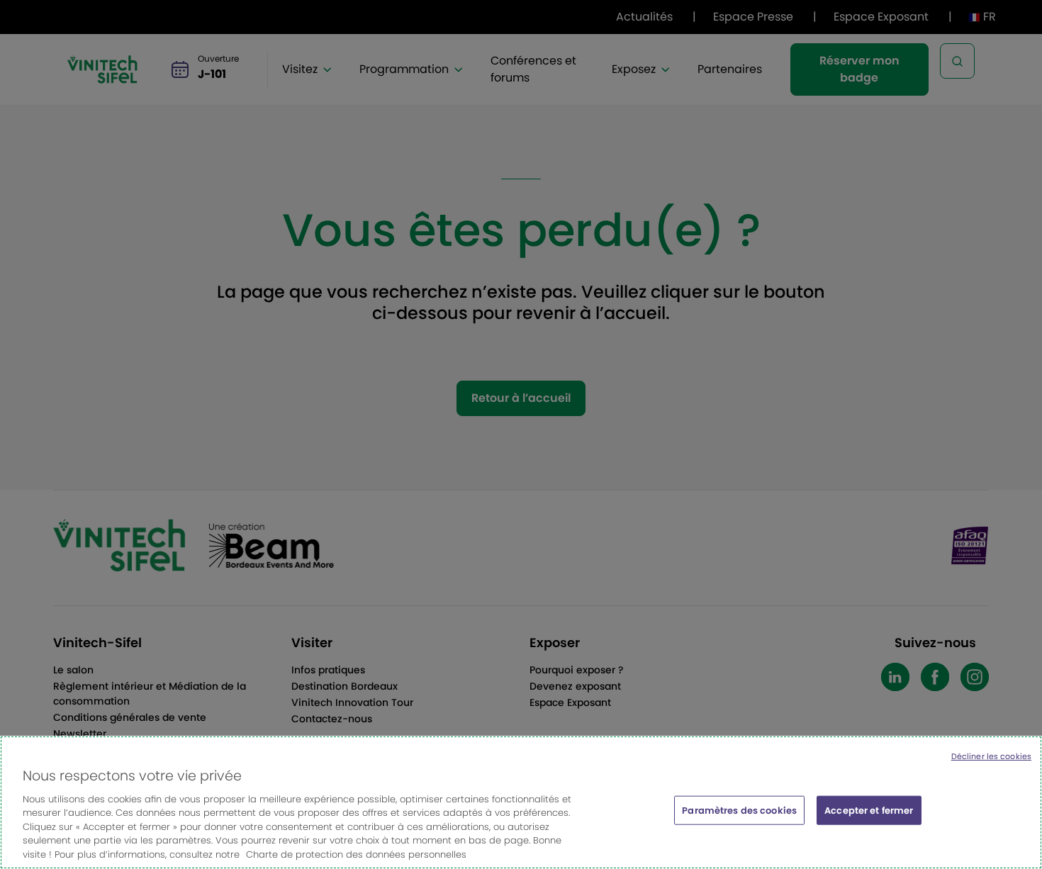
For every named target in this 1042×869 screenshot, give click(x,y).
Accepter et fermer (868, 810)
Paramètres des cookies (739, 810)
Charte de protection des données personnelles (356, 854)
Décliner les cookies (991, 756)
